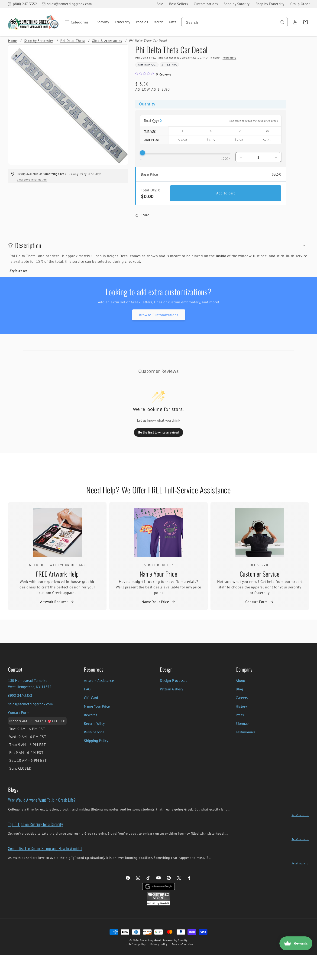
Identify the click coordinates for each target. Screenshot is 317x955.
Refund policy (137, 944)
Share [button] (145, 215)
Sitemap (242, 723)
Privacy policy (159, 944)
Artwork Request (54, 601)
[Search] (282, 22)
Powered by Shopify (175, 940)
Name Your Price (159, 573)
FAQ (87, 689)
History (241, 706)
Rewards (90, 715)
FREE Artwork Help (57, 573)
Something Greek (151, 940)
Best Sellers (178, 4)
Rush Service (94, 732)
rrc (174, 64)
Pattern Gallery (171, 689)
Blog (239, 689)
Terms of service (182, 944)
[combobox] (234, 22)
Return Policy (94, 723)
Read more (229, 57)
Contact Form (256, 601)
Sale (160, 4)
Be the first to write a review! (158, 432)
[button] (76, 22)
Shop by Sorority (237, 4)
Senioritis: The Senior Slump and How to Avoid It (45, 848)
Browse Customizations (158, 315)
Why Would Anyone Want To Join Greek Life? (42, 800)
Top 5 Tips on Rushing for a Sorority (35, 824)
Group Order (300, 4)
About (240, 680)
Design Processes (173, 680)
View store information (32, 179)
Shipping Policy (96, 740)
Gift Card (91, 698)
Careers (242, 698)
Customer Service (260, 573)
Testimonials (245, 732)
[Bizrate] (310, 952)
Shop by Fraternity (270, 4)
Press (240, 715)
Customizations (206, 4)
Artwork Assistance (99, 680)
